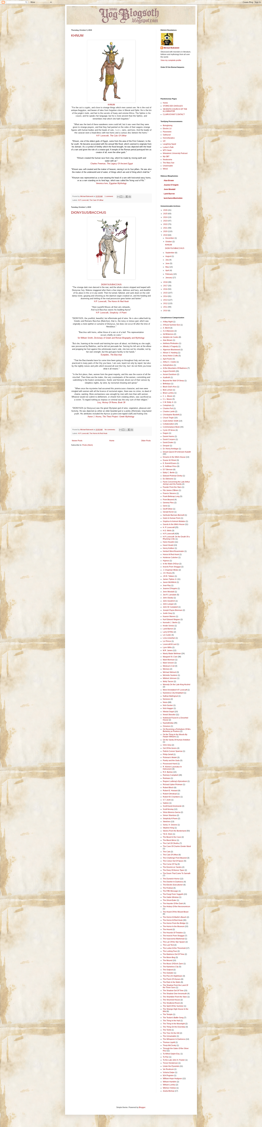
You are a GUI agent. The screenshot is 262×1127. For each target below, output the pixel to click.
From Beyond (168, 500)
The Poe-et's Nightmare (172, 976)
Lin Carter (167, 635)
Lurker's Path (168, 147)
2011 (165, 307)
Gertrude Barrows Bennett (173, 515)
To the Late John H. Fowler (174, 1060)
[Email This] (118, 196)
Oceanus (166, 726)
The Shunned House (171, 1000)
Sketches (166, 822)
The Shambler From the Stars (175, 997)
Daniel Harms (168, 436)
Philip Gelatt (168, 754)
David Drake (168, 442)
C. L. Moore (167, 396)
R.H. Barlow (168, 772)
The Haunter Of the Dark (173, 903)
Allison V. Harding (170, 353)
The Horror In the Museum (173, 926)
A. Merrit (166, 328)
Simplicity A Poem (170, 818)
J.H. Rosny (167, 573)
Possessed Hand (170, 764)
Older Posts (146, 441)
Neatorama (167, 159)
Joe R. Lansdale (169, 595)
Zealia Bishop (168, 1091)
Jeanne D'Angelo (171, 185)
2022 (165, 224)
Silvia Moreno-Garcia (171, 812)
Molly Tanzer (168, 681)
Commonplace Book (171, 427)
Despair (166, 446)
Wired (165, 169)
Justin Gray (167, 613)
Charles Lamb (169, 411)
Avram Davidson (169, 374)
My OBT (166, 156)
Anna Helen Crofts (170, 356)
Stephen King (168, 828)
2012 (165, 303)
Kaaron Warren (169, 616)
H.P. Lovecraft (83, 200)
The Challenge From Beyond (175, 858)
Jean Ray (167, 585)
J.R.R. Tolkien (168, 576)
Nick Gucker (168, 705)
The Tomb (167, 1030)
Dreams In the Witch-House (174, 457)
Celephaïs (167, 405)
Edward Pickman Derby (172, 476)
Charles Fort (168, 408)
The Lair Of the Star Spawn (174, 942)
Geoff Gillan (168, 509)
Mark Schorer (168, 663)
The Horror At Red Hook (98, 433)
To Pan (166, 1057)
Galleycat (167, 135)
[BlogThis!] (121, 196)
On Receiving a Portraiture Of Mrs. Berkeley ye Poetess (177, 730)
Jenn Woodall (169, 189)
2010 (165, 311)
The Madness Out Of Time (173, 954)
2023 (165, 221)
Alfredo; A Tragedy (170, 346)
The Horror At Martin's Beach (174, 917)
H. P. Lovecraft (169, 527)
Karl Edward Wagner (171, 619)
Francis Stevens (169, 493)
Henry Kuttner (168, 548)
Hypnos (166, 561)
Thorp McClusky (169, 1045)
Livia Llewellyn (169, 638)
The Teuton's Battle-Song (173, 1018)
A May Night (168, 322)
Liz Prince (167, 641)
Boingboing (167, 125)
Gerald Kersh (168, 512)
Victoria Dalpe (169, 1072)
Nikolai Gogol (168, 712)
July (167, 260)
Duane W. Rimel (169, 460)
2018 (165, 282)
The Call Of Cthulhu (171, 843)
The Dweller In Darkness (173, 882)
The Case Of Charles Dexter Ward (177, 846)
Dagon (165, 433)
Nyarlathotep (168, 723)
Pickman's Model (170, 757)
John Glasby (168, 598)
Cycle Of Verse (169, 430)
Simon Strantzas (169, 815)
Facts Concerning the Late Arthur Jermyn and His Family (176, 483)
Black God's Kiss (169, 387)
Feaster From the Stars (172, 487)
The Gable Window (171, 897)
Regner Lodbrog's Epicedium (175, 781)
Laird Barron (169, 194)
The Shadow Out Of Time (173, 990)
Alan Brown (169, 180)
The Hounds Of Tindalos (173, 933)
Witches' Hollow (169, 1088)
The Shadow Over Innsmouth (175, 994)
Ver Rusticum (168, 1069)
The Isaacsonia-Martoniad (173, 939)
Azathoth (166, 377)
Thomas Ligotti (169, 1042)
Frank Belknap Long (171, 496)
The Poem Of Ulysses (172, 979)
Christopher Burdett (171, 415)
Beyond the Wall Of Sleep (173, 381)
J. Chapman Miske (170, 570)
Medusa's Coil (169, 666)
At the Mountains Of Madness (175, 368)
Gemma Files (168, 503)
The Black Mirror (169, 840)
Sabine (166, 803)
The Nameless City (170, 967)
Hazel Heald (168, 545)
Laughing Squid (169, 144)
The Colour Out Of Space (173, 861)
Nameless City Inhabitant (173, 693)
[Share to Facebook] (126, 196)
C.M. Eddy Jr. (168, 402)
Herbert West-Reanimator (173, 551)
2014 (165, 296)
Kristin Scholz (168, 626)
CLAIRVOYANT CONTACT (174, 114)
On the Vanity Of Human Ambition (176, 740)
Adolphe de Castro (170, 337)
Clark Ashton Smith (170, 421)
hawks (118, 130)
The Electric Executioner (173, 885)
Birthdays (167, 384)
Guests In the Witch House (174, 524)
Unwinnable (168, 166)
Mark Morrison (169, 660)
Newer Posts (77, 441)
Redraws (166, 778)
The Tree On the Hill (171, 1033)
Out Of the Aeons (170, 748)
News (165, 702)
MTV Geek (167, 150)
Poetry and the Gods (171, 760)
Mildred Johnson (170, 678)
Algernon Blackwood (171, 350)
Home (111, 441)
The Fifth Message (170, 891)
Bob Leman (167, 390)
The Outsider (168, 973)
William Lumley (169, 1085)
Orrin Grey (167, 745)
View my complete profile (171, 60)
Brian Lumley (168, 393)
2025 (165, 214)
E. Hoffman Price (170, 466)
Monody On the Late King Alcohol (176, 684)
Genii (165, 506)
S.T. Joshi (167, 800)
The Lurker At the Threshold (174, 948)
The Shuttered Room (171, 1003)
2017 (165, 286)
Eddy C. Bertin (169, 472)
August (168, 256)
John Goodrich (169, 601)
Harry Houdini (168, 542)
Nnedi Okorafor (169, 715)
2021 (165, 228)
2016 (165, 289)
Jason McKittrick (169, 582)
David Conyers (169, 439)
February (169, 274)
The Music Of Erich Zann (173, 964)
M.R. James (168, 650)
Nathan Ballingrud (170, 696)
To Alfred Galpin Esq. (171, 1054)
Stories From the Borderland (174, 831)
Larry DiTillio (168, 632)
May (167, 267)
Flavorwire (167, 132)
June (167, 263)
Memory (166, 669)
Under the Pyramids (171, 1066)
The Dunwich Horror (171, 879)
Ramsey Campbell (170, 775)
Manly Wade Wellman (172, 653)
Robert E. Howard (170, 791)
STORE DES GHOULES (173, 106)
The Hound (167, 929)
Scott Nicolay (168, 809)
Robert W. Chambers (171, 797)
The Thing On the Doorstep (174, 1027)
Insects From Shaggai (172, 567)
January (169, 278)
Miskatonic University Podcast (175, 153)
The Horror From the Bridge (174, 923)
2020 (165, 231)
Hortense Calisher (170, 557)
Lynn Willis (167, 647)
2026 (165, 210)
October (168, 242)
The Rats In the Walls (171, 982)
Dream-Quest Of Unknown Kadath (177, 452)
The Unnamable (169, 1036)
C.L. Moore (167, 399)
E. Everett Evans (169, 463)
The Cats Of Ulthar (96, 200)
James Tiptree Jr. (170, 579)
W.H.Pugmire (168, 1075)
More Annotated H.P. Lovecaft (175, 690)
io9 (164, 141)
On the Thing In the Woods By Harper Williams (175, 735)
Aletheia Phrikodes (170, 343)
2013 (165, 300)
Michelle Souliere (170, 675)
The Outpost (168, 970)
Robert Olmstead (170, 794)
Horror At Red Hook (171, 554)
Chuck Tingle (168, 418)
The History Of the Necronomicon (176, 906)
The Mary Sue (168, 163)
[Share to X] (124, 196)
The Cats (166, 852)
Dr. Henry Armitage (170, 449)
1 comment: (109, 196)
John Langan (168, 604)
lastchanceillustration (173, 198)
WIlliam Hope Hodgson (172, 1078)
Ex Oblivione (168, 479)
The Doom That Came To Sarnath (176, 873)
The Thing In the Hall (171, 1021)
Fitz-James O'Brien (170, 490)
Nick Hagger (168, 708)
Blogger (142, 1107)
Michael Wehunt (169, 672)
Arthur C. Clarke (169, 362)
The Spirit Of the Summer (173, 1006)
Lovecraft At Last (169, 644)
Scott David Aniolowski (172, 806)
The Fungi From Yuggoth (173, 894)
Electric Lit (167, 128)
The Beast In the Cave (172, 837)
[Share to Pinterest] (129, 196)
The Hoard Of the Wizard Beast (175, 912)
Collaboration (168, 424)
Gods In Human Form (171, 518)
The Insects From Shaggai (173, 936)
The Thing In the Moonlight (174, 1024)
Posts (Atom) (87, 445)
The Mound (167, 960)
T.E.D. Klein (167, 834)
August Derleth (169, 371)
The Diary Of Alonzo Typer (173, 870)
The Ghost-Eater (169, 900)
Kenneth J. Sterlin (170, 622)
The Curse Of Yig (170, 864)
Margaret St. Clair (170, 657)
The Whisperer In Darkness (174, 1039)
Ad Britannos (168, 334)
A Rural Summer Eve (171, 325)
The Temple (168, 1014)
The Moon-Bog (169, 957)
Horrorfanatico (169, 138)
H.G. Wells (167, 531)
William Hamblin (169, 1082)
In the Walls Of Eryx (171, 564)
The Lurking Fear (170, 951)
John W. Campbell (170, 607)
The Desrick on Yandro (172, 867)
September (170, 253)
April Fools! (167, 359)
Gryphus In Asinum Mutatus (174, 521)
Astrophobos (168, 365)
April (167, 270)
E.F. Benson (168, 469)
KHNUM (77, 35)
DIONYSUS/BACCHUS (88, 212)
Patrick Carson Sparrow (172, 751)
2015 (165, 293)
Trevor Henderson (170, 1063)
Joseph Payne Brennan (172, 610)
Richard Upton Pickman (172, 784)
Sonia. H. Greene (170, 825)
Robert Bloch (168, 787)
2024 (165, 217)
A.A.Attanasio (168, 331)
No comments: (110, 429)
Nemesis (166, 699)
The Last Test (168, 945)
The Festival (168, 888)
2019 (165, 235)
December (170, 238)
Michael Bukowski (171, 48)
